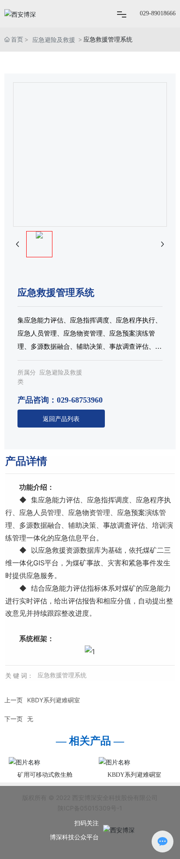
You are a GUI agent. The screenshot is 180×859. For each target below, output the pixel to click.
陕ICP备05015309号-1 (90, 808)
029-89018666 (158, 13)
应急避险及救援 (53, 39)
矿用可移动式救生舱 (45, 774)
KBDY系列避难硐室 (53, 700)
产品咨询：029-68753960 (60, 400)
